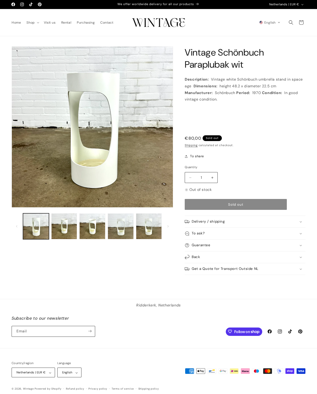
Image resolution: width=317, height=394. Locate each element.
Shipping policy (148, 389)
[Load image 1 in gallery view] (36, 226)
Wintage (28, 389)
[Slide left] (17, 226)
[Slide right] (168, 226)
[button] (32, 22)
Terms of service (123, 389)
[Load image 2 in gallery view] (64, 226)
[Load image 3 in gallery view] (92, 226)
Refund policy (75, 389)
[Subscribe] (90, 331)
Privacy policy (97, 389)
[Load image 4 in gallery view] (121, 226)
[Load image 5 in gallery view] (149, 226)
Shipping (191, 145)
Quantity (191, 167)
